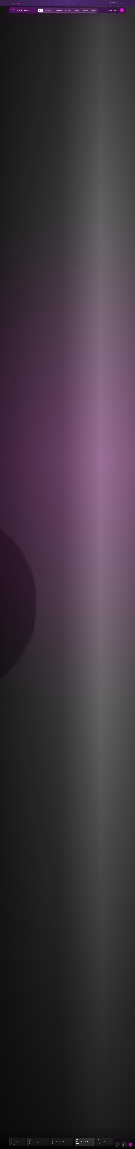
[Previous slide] (117, 1144)
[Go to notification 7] (20, 3)
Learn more (83, 3)
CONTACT (93, 10)
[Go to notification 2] (13, 3)
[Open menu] (122, 10)
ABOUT (47, 10)
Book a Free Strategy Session (26, 587)
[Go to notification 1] (12, 3)
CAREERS (85, 10)
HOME (40, 10)
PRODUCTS (57, 10)
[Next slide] (123, 1144)
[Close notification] (122, 3)
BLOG (77, 10)
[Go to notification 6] (19, 3)
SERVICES (68, 10)
